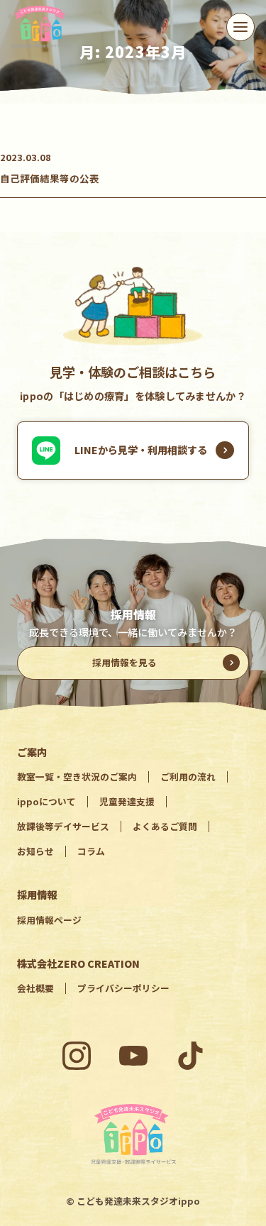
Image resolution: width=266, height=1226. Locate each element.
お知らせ (35, 851)
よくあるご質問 (165, 826)
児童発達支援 (127, 801)
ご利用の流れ (188, 776)
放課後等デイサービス (63, 826)
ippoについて (46, 801)
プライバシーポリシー (123, 988)
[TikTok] (190, 1056)
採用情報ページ (49, 920)
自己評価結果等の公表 (49, 178)
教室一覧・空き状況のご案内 (77, 776)
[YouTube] (133, 1056)
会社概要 (35, 988)
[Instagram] (76, 1056)
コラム (91, 851)
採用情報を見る (124, 662)
